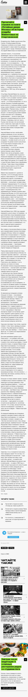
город (11, 548)
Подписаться (13, 537)
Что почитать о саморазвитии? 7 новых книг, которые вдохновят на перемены (15, 519)
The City (4, 2)
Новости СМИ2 (5, 554)
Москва (4, 548)
